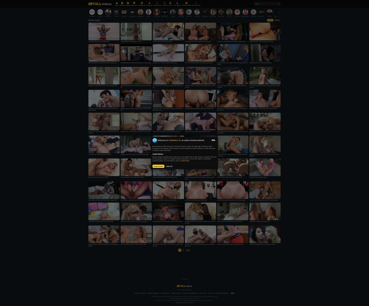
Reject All (169, 166)
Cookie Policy (185, 161)
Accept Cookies (158, 166)
